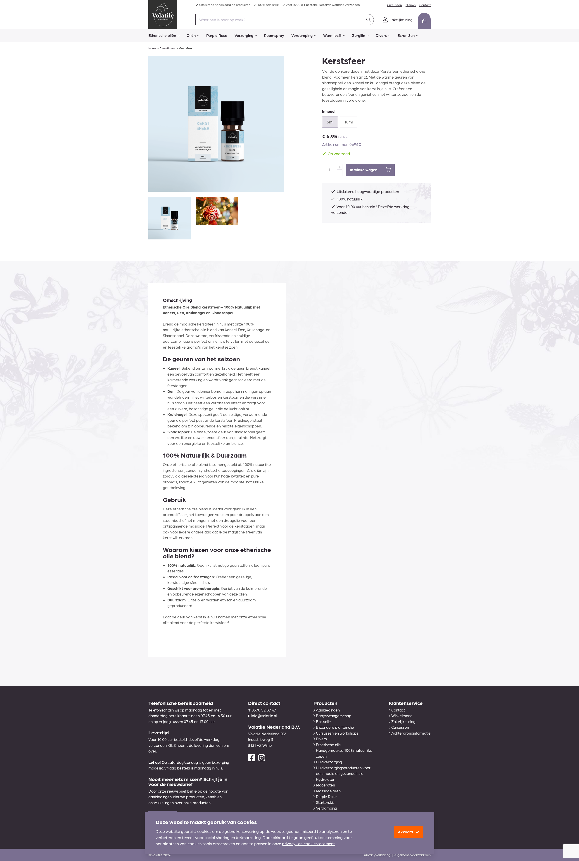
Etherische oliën (162, 35)
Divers (381, 35)
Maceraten (325, 785)
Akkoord (406, 832)
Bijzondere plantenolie (335, 727)
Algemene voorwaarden (412, 855)
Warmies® (332, 35)
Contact (425, 5)
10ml (348, 122)
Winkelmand (402, 715)
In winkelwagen (364, 169)
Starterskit (325, 802)
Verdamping (302, 35)
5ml (330, 122)
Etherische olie (328, 744)
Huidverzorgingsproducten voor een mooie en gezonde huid (343, 770)
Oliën (191, 35)
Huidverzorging (329, 762)
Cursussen (394, 5)
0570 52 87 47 (264, 710)
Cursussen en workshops (337, 733)
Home (152, 48)
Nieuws (411, 5)
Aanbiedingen (328, 710)
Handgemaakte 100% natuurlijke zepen (344, 753)
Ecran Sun (406, 35)
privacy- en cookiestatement (308, 843)
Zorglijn (358, 35)
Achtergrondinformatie (411, 733)
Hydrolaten (325, 779)
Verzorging (244, 35)
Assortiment (167, 48)
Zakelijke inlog (403, 721)
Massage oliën (328, 791)
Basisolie (323, 721)
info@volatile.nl (264, 715)
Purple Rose (216, 35)
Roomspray (274, 35)
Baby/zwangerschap (333, 715)
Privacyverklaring (377, 855)
